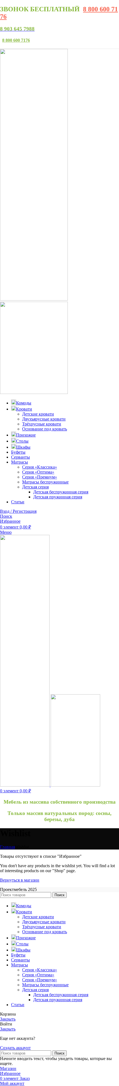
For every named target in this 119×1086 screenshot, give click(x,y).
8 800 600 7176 (16, 40)
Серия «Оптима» (38, 472)
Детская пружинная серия (57, 497)
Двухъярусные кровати (44, 419)
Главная (7, 847)
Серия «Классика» (39, 467)
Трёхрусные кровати (41, 424)
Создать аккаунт (15, 1047)
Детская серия (35, 487)
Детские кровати (38, 414)
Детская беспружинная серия (60, 492)
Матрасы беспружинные (45, 482)
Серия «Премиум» (39, 477)
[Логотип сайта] (34, 299)
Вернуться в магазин (19, 880)
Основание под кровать (44, 429)
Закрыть (7, 1019)
